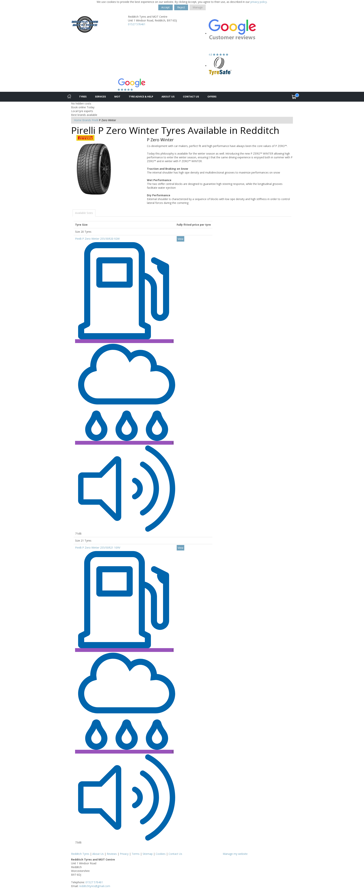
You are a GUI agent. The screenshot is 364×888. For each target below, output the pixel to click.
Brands (86, 120)
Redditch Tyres (80, 854)
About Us (168, 96)
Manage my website (235, 854)
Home (78, 120)
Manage (198, 7)
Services (100, 96)
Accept (165, 7)
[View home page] (85, 25)
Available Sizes (84, 213)
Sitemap (148, 854)
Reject (181, 7)
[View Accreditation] (220, 66)
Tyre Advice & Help (141, 96)
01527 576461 (136, 24)
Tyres (83, 96)
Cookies (161, 854)
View (180, 239)
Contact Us (191, 96)
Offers (212, 96)
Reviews (112, 854)
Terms (136, 854)
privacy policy (258, 2)
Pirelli (95, 120)
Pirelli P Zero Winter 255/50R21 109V (97, 547)
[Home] (69, 97)
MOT (117, 96)
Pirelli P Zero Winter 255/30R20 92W (97, 238)
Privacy (124, 854)
